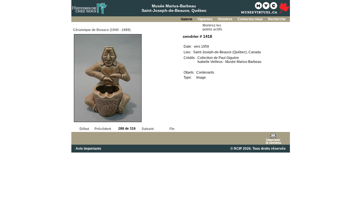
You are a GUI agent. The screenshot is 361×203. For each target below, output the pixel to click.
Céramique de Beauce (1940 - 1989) (102, 30)
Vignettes (205, 19)
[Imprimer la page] (273, 138)
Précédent (102, 129)
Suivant (148, 129)
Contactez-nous (250, 19)
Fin (172, 129)
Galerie (187, 19)
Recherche (277, 19)
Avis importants (88, 149)
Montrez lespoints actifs (212, 27)
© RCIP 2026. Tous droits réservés (258, 149)
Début (84, 129)
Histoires (225, 19)
